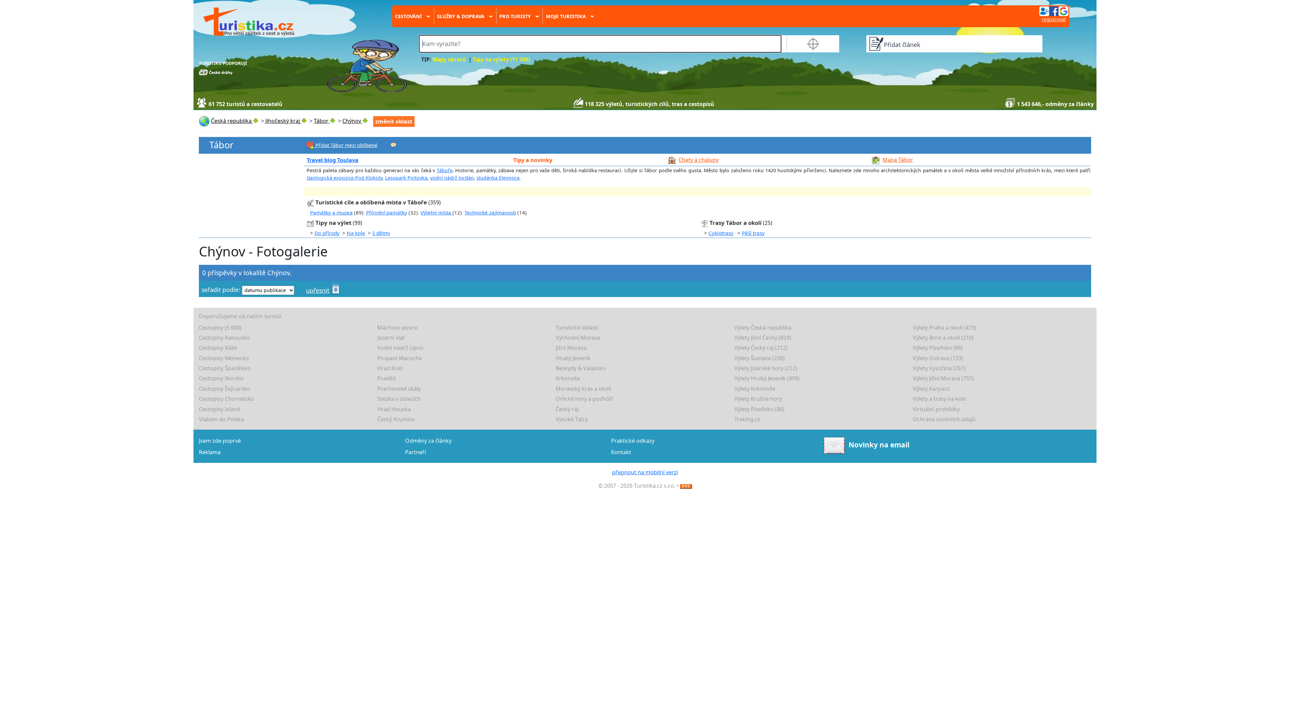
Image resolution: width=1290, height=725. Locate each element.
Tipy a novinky (532, 160)
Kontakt (621, 452)
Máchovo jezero (397, 327)
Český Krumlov (396, 419)
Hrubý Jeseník (573, 358)
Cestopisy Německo (224, 358)
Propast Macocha (399, 358)
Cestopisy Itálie (218, 347)
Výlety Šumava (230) (759, 358)
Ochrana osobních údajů (944, 419)
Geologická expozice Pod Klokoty (344, 178)
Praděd (386, 378)
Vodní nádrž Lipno (400, 347)
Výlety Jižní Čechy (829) (762, 337)
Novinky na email (879, 444)
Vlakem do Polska (221, 419)
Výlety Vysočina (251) (939, 368)
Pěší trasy (753, 233)
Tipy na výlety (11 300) (501, 59)
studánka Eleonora (497, 178)
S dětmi (381, 233)
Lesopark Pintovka (406, 178)
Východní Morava (578, 337)
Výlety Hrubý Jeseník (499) (767, 378)
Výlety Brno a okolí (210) (943, 337)
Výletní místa (437, 212)
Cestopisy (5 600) (220, 327)
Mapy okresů (449, 59)
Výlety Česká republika (762, 327)
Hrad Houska (394, 409)
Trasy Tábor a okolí (736, 223)
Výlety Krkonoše (754, 388)
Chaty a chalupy (699, 159)
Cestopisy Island (219, 409)
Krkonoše (568, 378)
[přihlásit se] (1053, 10)
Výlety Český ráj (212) (760, 347)
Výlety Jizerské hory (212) (765, 368)
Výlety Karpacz (931, 388)
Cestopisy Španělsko (225, 368)
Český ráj (567, 409)
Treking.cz (747, 419)
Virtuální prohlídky (936, 409)
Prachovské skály (399, 388)
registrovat (1054, 19)
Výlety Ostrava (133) (938, 358)
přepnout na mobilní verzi (645, 472)
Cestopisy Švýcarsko (224, 388)
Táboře (445, 170)
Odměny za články (428, 440)
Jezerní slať (391, 337)
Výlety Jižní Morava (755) (943, 378)
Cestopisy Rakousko (224, 337)
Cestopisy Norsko (221, 378)
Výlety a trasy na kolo (939, 398)
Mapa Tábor (898, 159)
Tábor (221, 145)
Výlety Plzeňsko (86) (938, 347)
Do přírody (327, 233)
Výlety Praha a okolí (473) (944, 327)
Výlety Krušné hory (758, 398)
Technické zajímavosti (490, 212)
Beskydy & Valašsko (581, 368)
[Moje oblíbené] (393, 144)
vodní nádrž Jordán (452, 178)
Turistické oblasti (577, 327)
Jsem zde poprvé (220, 440)
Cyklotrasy (720, 233)
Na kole (356, 233)
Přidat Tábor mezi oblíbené (345, 145)
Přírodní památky (386, 212)
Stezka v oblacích (399, 398)
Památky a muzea (331, 212)
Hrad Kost (390, 368)
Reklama (210, 452)
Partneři (415, 452)
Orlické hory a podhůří (584, 398)
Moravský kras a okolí (583, 388)
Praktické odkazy (632, 440)
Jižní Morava (571, 347)
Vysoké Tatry (572, 419)
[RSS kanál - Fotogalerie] (686, 485)
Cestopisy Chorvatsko (226, 398)
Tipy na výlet (334, 223)
